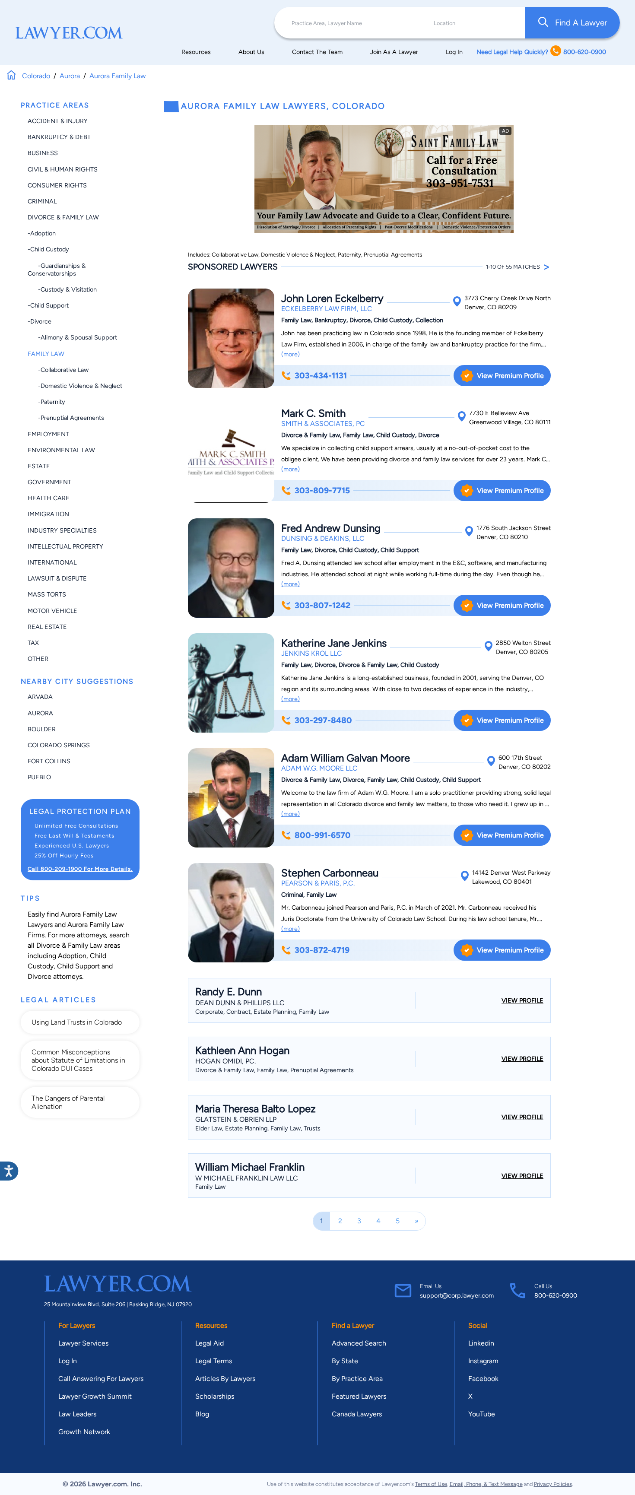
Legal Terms (213, 1361)
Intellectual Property (65, 546)
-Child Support (48, 305)
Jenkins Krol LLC (311, 653)
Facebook (483, 1378)
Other (38, 659)
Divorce (39, 976)
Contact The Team (317, 52)
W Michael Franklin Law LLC (246, 1178)
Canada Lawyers (357, 1414)
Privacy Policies (553, 1484)
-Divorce (39, 321)
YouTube (481, 1414)
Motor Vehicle (52, 611)
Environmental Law (61, 450)
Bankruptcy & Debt (59, 137)
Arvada (40, 697)
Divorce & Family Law (63, 217)
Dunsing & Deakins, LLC (323, 538)
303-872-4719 (322, 950)
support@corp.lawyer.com (457, 1295)
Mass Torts (47, 594)
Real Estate (47, 627)
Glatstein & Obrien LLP (235, 1119)
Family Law (46, 354)
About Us (251, 52)
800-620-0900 (555, 1295)
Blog (202, 1414)
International (52, 562)
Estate (39, 466)
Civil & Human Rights (63, 169)
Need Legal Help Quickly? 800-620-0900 (541, 52)
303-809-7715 (322, 490)
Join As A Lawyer (394, 52)
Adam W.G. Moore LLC (319, 768)
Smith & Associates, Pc (323, 423)
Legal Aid (209, 1343)
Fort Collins (49, 761)
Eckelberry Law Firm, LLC (326, 309)
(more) (290, 354)
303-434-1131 (321, 376)
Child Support (78, 966)
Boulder (42, 729)
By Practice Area (357, 1378)
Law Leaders (77, 1414)
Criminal (42, 201)
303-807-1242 (322, 605)
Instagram (483, 1361)
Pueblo (39, 777)
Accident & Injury (58, 121)
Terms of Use (431, 1484)
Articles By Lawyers (225, 1378)
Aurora (40, 713)
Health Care (49, 498)
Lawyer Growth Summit (95, 1396)
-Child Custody (48, 249)
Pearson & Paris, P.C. (318, 883)
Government (49, 482)
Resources (196, 52)
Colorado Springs (59, 745)
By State (345, 1361)
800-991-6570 (323, 835)
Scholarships (214, 1396)
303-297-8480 (323, 720)
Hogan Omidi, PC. (225, 1061)
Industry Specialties (62, 530)
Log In (454, 52)
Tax (33, 643)
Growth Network (84, 1432)
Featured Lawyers (359, 1396)
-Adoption (42, 233)
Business (43, 153)
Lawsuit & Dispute (57, 578)
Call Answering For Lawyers (100, 1378)
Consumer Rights (57, 185)
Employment (48, 434)
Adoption (72, 956)
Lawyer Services (83, 1343)
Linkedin (481, 1343)
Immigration (48, 514)
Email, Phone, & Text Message (486, 1484)
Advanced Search (359, 1343)
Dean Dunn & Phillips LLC (240, 1003)
